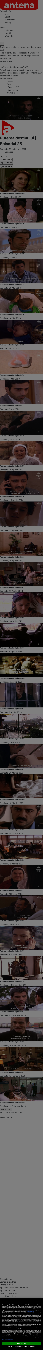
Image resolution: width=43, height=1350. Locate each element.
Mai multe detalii (30, 1311)
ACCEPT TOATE (21, 1344)
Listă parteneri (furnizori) (7, 1339)
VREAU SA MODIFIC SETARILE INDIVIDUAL (21, 1346)
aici (18, 1320)
